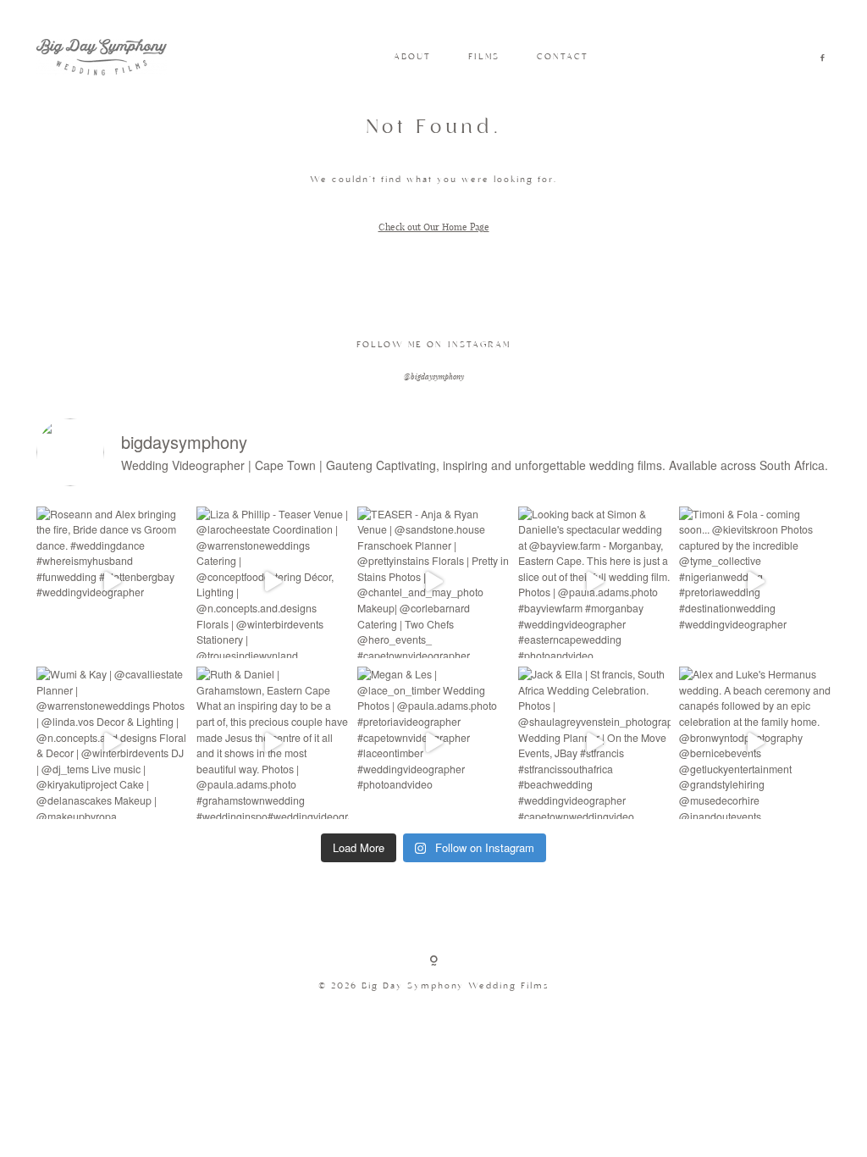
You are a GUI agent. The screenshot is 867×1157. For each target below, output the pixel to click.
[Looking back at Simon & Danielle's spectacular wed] (594, 583)
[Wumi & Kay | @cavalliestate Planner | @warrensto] (112, 743)
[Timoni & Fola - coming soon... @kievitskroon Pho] (755, 583)
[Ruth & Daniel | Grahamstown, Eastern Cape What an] (272, 743)
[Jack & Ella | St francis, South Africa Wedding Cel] (594, 743)
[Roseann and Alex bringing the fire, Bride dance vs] (112, 583)
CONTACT (562, 57)
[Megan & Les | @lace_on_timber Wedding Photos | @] (433, 743)
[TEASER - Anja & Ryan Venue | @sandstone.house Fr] (433, 583)
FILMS (484, 57)
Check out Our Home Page (433, 226)
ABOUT (412, 57)
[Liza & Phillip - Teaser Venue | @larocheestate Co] (272, 583)
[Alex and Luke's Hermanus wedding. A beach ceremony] (755, 743)
